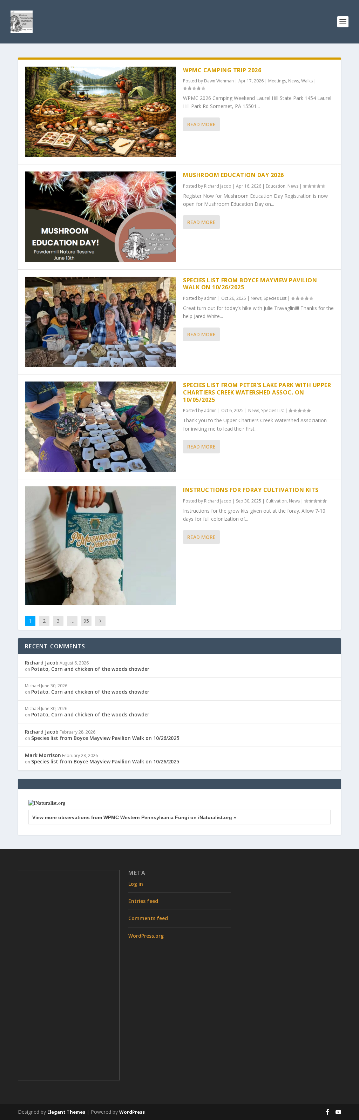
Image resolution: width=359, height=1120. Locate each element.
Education (275, 186)
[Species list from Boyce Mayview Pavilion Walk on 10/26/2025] (100, 322)
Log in (135, 884)
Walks (307, 81)
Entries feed (143, 901)
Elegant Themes (66, 1112)
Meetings (277, 81)
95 (86, 621)
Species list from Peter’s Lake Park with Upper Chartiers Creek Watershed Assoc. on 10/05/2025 (257, 392)
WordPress (132, 1112)
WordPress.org (146, 935)
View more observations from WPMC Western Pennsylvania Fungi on (134, 817)
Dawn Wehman (219, 81)
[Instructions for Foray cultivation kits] (100, 545)
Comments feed (148, 918)
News (293, 81)
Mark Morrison (43, 755)
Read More (201, 124)
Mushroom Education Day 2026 (233, 175)
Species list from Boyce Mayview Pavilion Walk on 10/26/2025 (250, 283)
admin (210, 298)
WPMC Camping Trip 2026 (222, 70)
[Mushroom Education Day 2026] (100, 216)
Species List (275, 298)
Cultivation (276, 501)
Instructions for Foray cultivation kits (251, 490)
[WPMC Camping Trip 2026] (100, 112)
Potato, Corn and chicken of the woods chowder (90, 669)
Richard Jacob (217, 186)
